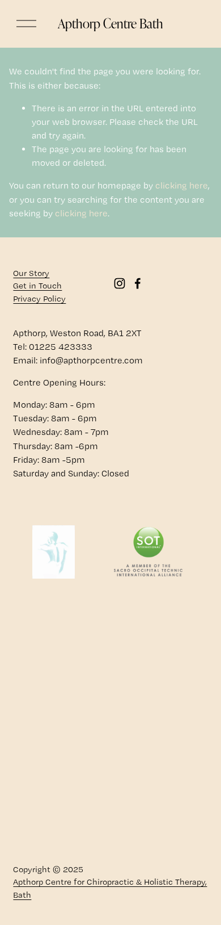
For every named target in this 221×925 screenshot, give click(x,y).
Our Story (31, 273)
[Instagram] (119, 283)
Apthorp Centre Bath (110, 23)
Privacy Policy (39, 299)
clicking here (181, 185)
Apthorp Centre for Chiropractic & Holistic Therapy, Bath (110, 888)
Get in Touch (37, 286)
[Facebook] (137, 283)
